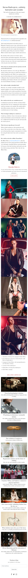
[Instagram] (16, 574)
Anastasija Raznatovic (15, 140)
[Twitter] (14, 574)
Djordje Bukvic (18, 16)
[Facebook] (11, 574)
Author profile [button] (14, 175)
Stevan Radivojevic (5, 40)
